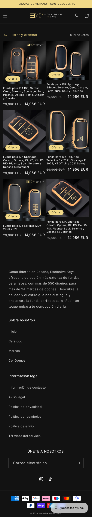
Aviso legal (17, 397)
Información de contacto (27, 387)
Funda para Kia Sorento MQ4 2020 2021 (22, 227)
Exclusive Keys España (50, 513)
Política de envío (21, 426)
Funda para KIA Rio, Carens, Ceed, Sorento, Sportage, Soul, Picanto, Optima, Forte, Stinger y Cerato (23, 93)
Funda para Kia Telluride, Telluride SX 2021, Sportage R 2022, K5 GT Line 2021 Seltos (66, 160)
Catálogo (15, 341)
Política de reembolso (25, 416)
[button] (5, 15)
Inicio (13, 331)
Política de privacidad (25, 406)
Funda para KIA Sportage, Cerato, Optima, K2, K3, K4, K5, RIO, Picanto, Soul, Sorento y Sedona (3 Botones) (24, 161)
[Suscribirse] (78, 463)
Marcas (14, 351)
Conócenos (17, 360)
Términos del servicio (25, 436)
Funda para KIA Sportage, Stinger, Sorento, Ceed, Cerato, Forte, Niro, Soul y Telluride (67, 87)
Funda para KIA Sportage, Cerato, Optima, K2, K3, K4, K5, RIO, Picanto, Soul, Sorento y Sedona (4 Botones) (67, 226)
